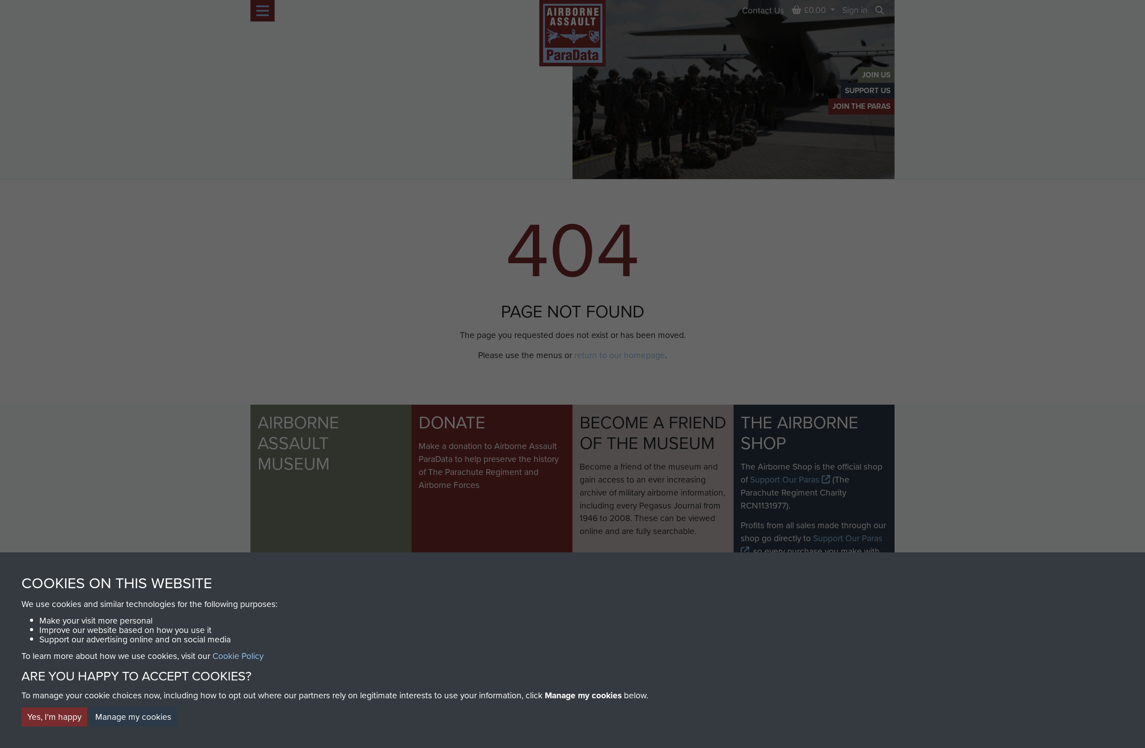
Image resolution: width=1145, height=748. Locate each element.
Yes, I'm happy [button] (54, 716)
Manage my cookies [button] (133, 716)
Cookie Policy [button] (237, 656)
